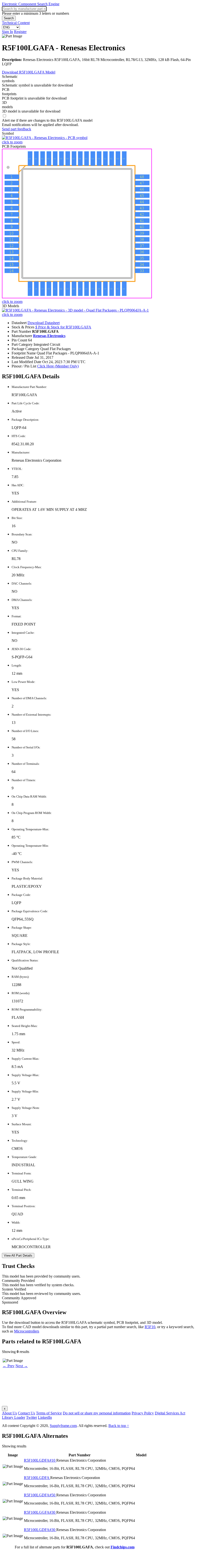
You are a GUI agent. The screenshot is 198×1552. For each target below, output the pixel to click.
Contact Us (26, 1413)
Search (9, 18)
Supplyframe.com (63, 1426)
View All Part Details (18, 1255)
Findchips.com (122, 1547)
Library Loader (13, 1417)
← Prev (8, 1366)
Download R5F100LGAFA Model (28, 72)
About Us (9, 1413)
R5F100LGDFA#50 (40, 1495)
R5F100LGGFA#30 (40, 1512)
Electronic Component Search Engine (30, 4)
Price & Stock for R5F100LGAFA (63, 327)
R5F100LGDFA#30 (40, 1530)
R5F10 (150, 1327)
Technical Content (16, 23)
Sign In (7, 32)
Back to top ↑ (118, 1426)
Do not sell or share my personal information (97, 1413)
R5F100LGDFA (37, 1478)
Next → (21, 1366)
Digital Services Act (170, 1413)
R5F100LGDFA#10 (40, 1460)
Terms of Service (49, 1413)
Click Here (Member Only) (58, 366)
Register (20, 32)
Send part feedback (16, 129)
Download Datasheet (44, 323)
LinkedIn (45, 1417)
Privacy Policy (143, 1413)
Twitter (31, 1417)
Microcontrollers (26, 1331)
